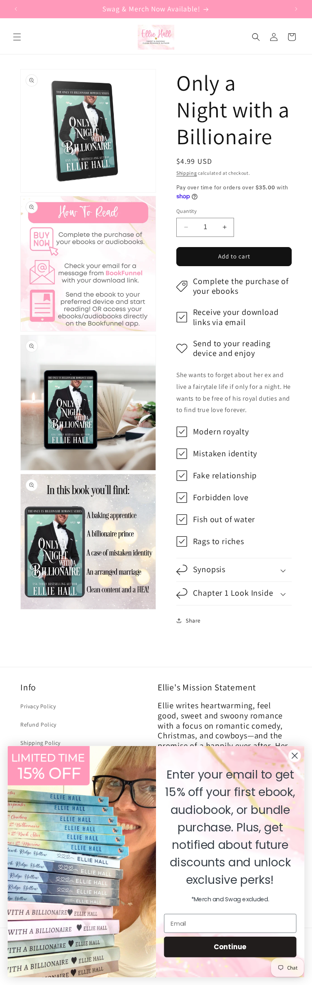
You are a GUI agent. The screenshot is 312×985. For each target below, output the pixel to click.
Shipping (186, 173)
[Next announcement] (296, 9)
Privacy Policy (38, 706)
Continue (230, 946)
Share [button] (193, 620)
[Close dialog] (294, 755)
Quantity (186, 211)
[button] (17, 37)
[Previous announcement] (16, 9)
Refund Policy (38, 724)
